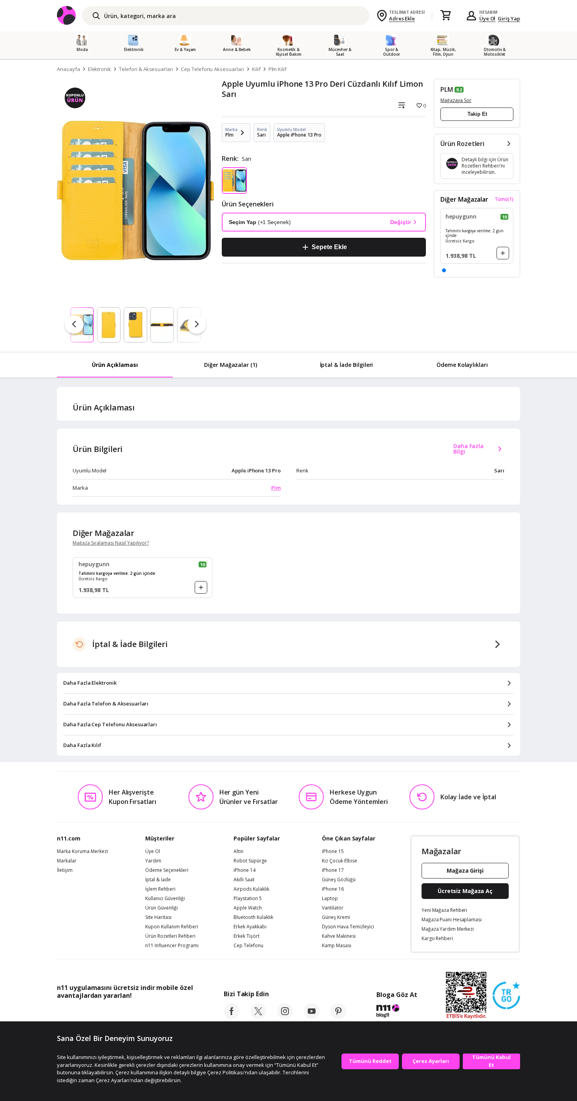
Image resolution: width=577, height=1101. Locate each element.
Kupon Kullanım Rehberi (171, 927)
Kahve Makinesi (339, 936)
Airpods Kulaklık (251, 889)
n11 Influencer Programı (172, 945)
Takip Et (477, 114)
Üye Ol (487, 18)
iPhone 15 (333, 851)
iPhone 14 (245, 870)
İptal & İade (158, 880)
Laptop (330, 898)
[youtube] (312, 1016)
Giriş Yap (509, 18)
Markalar (67, 861)
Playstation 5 (248, 898)
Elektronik (99, 69)
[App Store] (81, 1013)
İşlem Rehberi (160, 889)
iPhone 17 (333, 870)
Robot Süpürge (250, 861)
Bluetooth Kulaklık (253, 917)
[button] (444, 270)
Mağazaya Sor (455, 100)
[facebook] (231, 1016)
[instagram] (285, 1016)
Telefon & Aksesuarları (146, 69)
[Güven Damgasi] (506, 996)
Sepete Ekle (329, 247)
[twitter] (258, 1016)
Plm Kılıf (277, 69)
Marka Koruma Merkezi (82, 851)
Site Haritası (158, 917)
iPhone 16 (333, 889)
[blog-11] (396, 1012)
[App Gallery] (175, 1013)
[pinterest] (338, 1016)
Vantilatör (332, 908)
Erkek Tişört (246, 936)
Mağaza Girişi (465, 870)
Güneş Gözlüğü (339, 880)
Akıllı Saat (244, 880)
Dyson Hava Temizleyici (348, 927)
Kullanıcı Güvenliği (165, 898)
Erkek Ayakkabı (250, 927)
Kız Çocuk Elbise (339, 861)
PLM (446, 89)
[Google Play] (129, 1013)
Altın (238, 851)
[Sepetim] (445, 15)
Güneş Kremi (336, 917)
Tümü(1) (504, 199)
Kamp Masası (336, 945)
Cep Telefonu (248, 945)
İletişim (65, 870)
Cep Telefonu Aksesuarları (212, 69)
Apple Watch (248, 908)
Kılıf (256, 69)
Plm (276, 487)
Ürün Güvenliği (161, 908)
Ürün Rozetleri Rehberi (170, 936)
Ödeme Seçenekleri (166, 870)
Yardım (153, 861)
